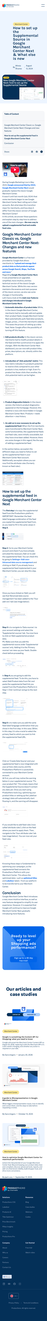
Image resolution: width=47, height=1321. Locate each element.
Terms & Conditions (30, 1303)
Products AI (6, 1212)
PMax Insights (7, 1227)
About (4, 1248)
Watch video (30, 1252)
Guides (28, 1217)
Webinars (28, 1212)
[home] (10, 5)
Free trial (28, 1248)
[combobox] (14, 1296)
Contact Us (6, 1267)
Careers (5, 1257)
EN (11, 1296)
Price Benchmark (8, 1222)
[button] (43, 5)
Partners (5, 1262)
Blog (27, 1202)
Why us (5, 1252)
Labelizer (5, 1207)
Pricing (5, 1232)
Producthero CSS (8, 1202)
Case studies (30, 1207)
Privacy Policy (14, 1303)
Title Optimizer (8, 1217)
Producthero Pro (8, 1236)
